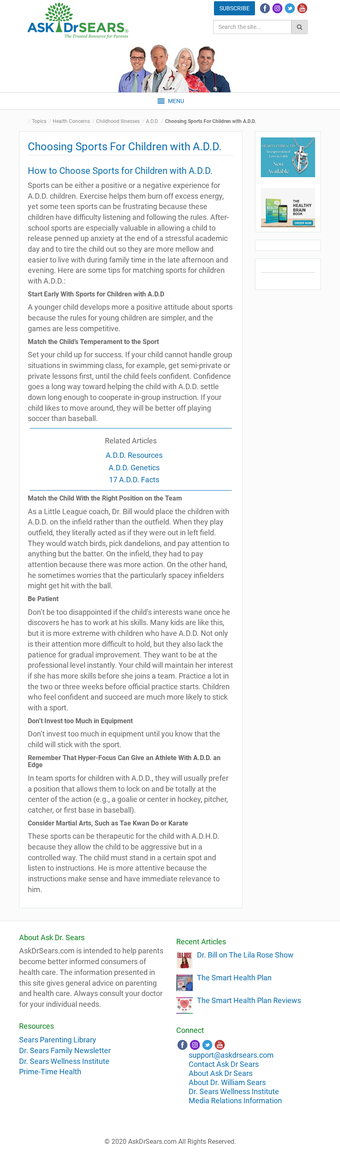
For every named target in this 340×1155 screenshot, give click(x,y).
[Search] (299, 27)
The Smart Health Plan (234, 977)
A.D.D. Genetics (134, 467)
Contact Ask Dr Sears (224, 1064)
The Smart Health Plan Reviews (249, 1000)
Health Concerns (71, 121)
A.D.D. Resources (134, 455)
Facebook (265, 8)
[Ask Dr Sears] (78, 20)
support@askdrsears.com (231, 1055)
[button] (176, 101)
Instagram (277, 8)
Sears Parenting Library (57, 1039)
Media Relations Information (235, 1100)
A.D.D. (152, 121)
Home (25, 121)
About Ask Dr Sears (221, 1073)
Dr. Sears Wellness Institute (64, 1061)
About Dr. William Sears (227, 1082)
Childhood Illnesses (118, 121)
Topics (39, 121)
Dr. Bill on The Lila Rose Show (245, 954)
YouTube (302, 8)
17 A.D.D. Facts (134, 479)
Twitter (290, 8)
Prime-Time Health (50, 1071)
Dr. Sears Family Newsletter (65, 1050)
